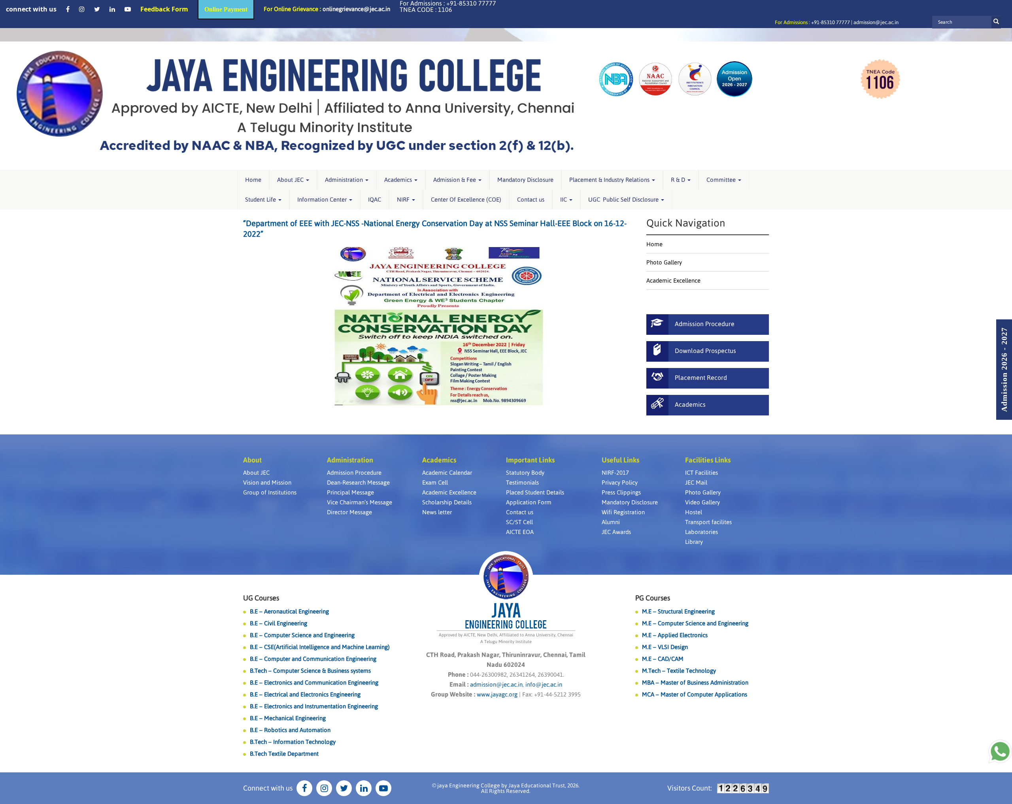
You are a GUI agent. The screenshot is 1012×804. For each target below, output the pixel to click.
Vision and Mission (267, 482)
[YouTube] (128, 9)
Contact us (530, 199)
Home (253, 179)
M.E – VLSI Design (665, 647)
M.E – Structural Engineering (678, 611)
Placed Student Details (535, 492)
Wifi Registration (623, 512)
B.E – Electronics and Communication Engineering (314, 682)
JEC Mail (696, 482)
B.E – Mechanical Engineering (288, 718)
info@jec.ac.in (543, 684)
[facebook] (68, 9)
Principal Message (350, 492)
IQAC (374, 199)
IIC (564, 199)
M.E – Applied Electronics (675, 635)
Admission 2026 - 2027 (1004, 369)
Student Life (261, 199)
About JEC (291, 179)
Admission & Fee (455, 179)
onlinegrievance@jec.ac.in (356, 9)
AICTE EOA (520, 531)
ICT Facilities (701, 472)
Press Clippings (621, 492)
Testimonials (522, 482)
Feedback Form (164, 9)
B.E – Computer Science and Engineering (302, 635)
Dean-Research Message (358, 482)
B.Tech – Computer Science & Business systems (310, 670)
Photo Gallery (664, 262)
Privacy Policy (620, 482)
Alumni (611, 522)
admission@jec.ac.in (876, 22)
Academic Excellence (673, 280)
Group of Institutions (269, 492)
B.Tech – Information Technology (293, 741)
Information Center (322, 199)
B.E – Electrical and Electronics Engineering (305, 694)
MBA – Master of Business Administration (695, 682)
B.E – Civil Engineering (278, 623)
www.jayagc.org (497, 694)
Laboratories (701, 531)
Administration (344, 179)
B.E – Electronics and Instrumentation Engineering (314, 706)
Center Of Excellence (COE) (466, 199)
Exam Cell (435, 482)
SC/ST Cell (519, 522)
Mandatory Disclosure (525, 179)
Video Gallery (702, 502)
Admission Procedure (354, 472)
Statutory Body (525, 472)
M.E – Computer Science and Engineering (695, 623)
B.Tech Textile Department (284, 753)
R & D (679, 179)
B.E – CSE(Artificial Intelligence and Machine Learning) (320, 647)
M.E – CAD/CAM (662, 658)
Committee (721, 179)
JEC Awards (616, 531)
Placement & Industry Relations (610, 179)
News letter (437, 512)
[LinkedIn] (112, 9)
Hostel (693, 512)
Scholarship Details (447, 502)
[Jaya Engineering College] (295, 105)
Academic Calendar (447, 472)
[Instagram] (82, 9)
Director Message (349, 512)
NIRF (404, 199)
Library (694, 541)
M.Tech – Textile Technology (679, 670)
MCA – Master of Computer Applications (694, 694)
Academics (398, 179)
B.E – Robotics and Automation (290, 730)
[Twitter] (97, 9)
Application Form (528, 502)
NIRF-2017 (615, 472)
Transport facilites (708, 522)
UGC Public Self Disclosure (624, 199)
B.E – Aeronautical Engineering (289, 611)
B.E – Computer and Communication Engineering (313, 658)
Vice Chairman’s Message (359, 502)
